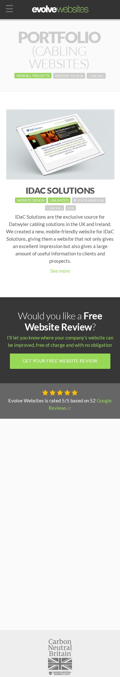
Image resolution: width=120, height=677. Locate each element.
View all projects (33, 76)
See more (60, 271)
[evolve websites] (60, 8)
